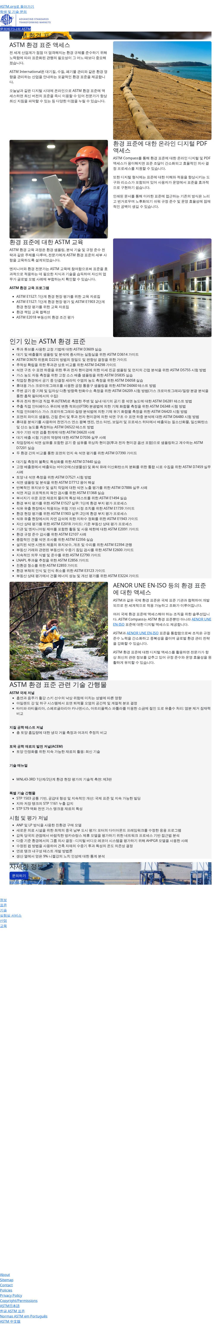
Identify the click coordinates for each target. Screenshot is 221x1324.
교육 (3, 925)
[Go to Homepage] (110, 20)
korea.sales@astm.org (27, 882)
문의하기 (7, 29)
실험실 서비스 (11, 915)
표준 (3, 905)
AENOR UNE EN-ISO (143, 633)
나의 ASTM (22, 29)
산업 (3, 920)
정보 (3, 899)
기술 (3, 910)
